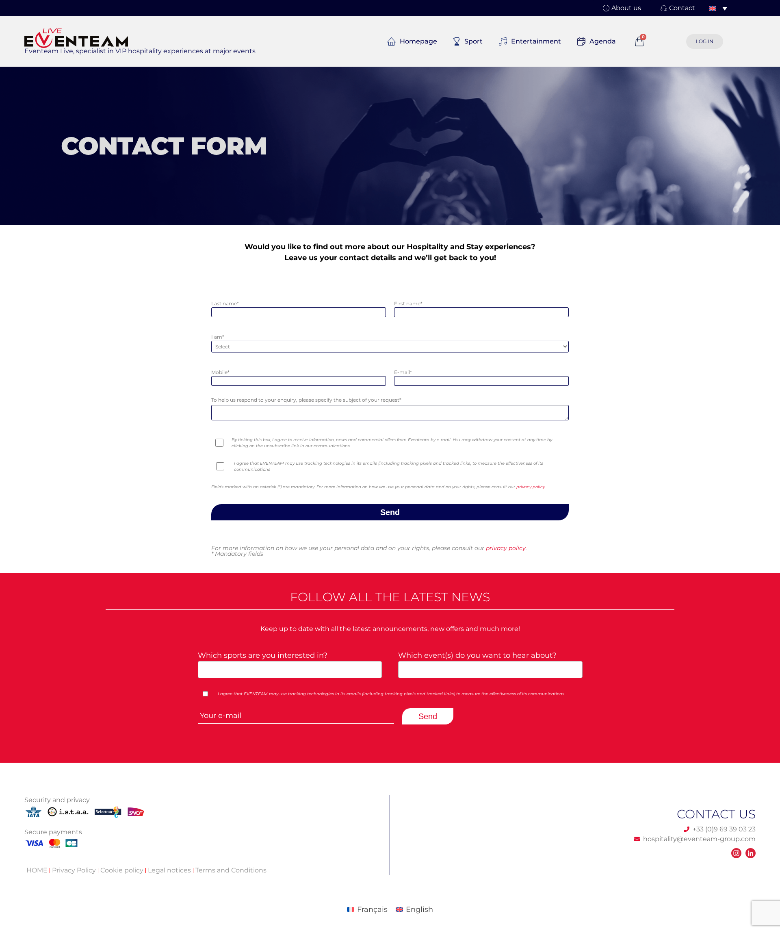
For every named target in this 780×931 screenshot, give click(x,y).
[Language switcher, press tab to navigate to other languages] (718, 8)
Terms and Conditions (230, 870)
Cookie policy (121, 870)
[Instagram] (736, 853)
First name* (408, 303)
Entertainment (536, 41)
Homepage (418, 41)
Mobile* (220, 372)
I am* (217, 337)
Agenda (602, 41)
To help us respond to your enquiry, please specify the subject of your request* (306, 400)
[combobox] (290, 669)
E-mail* (403, 372)
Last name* (225, 303)
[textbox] (287, 668)
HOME (37, 870)
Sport (473, 41)
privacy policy (530, 486)
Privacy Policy (74, 870)
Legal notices (169, 870)
